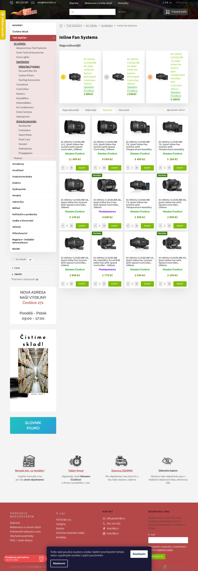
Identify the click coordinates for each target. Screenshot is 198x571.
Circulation (22, 84)
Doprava (73, 3)
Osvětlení (17, 170)
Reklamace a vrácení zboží (25, 527)
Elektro (16, 183)
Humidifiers (22, 98)
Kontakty (123, 3)
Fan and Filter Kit (28, 71)
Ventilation (22, 61)
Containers (25, 130)
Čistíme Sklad (20, 31)
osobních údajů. (165, 550)
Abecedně (124, 110)
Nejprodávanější (70, 110)
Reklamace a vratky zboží (98, 3)
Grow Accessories (26, 121)
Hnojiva (16, 195)
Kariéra (60, 528)
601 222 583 (113, 523)
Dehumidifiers (23, 103)
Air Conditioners (25, 107)
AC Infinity (20, 43)
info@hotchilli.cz (116, 518)
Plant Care (24, 139)
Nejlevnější (90, 110)
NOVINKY (17, 25)
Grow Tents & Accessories (30, 52)
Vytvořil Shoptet (179, 566)
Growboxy (18, 164)
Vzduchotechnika (22, 176)
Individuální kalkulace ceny (25, 531)
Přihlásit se (157, 556)
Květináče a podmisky (24, 214)
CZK (166, 2)
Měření (16, 208)
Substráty (18, 202)
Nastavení (59, 563)
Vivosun (18, 158)
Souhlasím (139, 554)
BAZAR (16, 249)
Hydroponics (23, 116)
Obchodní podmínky (21, 536)
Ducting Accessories (29, 80)
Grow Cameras (24, 112)
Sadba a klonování (22, 220)
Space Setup (25, 135)
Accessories (25, 125)
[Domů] (61, 26)
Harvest (23, 144)
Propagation (25, 153)
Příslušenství (19, 233)
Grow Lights (22, 57)
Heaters (20, 94)
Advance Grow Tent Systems (31, 48)
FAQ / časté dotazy (21, 540)
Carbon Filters (26, 75)
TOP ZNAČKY (19, 38)
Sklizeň (16, 227)
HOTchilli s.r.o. (64, 519)
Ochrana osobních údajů (70, 532)
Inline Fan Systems (29, 66)
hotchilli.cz (113, 528)
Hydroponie (19, 189)
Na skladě (23, 259)
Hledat (122, 12)
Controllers (22, 89)
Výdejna (61, 524)
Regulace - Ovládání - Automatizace (23, 241)
